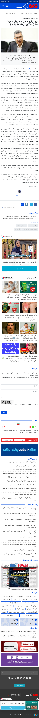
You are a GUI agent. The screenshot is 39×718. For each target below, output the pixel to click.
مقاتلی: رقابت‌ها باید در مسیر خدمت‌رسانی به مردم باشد (21, 462)
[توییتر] (21, 678)
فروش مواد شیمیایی (31, 606)
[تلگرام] (30, 678)
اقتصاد (35, 13)
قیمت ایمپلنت (18, 606)
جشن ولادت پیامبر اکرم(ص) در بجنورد (26, 466)
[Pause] (4, 257)
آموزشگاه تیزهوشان (32, 609)
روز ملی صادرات (33, 226)
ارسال (3, 413)
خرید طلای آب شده (8, 596)
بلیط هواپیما (20, 609)
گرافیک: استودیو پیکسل (14, 715)
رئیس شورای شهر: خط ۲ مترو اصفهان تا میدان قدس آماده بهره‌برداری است (20, 526)
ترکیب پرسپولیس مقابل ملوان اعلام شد (25, 537)
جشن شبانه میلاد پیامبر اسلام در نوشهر (25, 494)
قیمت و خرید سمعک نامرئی (16, 612)
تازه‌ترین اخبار (33, 458)
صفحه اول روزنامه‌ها (30, 560)
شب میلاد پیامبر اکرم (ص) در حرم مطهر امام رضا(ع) (22, 477)
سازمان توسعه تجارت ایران (30, 229)
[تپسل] (3, 237)
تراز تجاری (17, 229)
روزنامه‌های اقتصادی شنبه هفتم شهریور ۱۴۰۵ (23, 589)
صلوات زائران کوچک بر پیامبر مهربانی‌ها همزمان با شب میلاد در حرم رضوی (19, 489)
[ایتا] (9, 678)
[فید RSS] (15, 678)
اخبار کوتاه (34, 628)
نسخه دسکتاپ (19, 685)
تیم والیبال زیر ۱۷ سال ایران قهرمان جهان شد (24, 550)
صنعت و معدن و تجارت (26, 13)
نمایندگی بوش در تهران (8, 609)
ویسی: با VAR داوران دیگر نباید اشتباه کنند (24, 470)
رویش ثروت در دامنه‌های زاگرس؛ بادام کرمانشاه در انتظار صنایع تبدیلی (19, 509)
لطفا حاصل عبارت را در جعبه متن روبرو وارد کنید (24, 405)
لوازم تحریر (20, 596)
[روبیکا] (18, 678)
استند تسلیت (16, 600)
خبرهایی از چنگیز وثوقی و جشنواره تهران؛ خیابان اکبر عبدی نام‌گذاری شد (20, 520)
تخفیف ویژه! (12, 708)
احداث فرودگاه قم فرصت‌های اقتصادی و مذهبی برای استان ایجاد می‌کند (18, 499)
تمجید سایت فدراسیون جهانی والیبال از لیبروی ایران (22, 541)
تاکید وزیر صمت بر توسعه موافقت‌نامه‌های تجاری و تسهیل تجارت (19, 218)
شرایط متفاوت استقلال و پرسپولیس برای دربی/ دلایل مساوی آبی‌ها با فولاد (19, 532)
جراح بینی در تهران (31, 596)
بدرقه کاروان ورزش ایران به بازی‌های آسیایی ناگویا (23, 485)
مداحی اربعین (6, 600)
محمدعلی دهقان (21, 226)
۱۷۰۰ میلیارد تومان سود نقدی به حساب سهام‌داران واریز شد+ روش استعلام (20, 515)
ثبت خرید (19, 268)
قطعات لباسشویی (7, 606)
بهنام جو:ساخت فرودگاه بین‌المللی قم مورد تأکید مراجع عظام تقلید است (20, 637)
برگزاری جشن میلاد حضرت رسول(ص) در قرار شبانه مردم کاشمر (19, 473)
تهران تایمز (29, 615)
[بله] (27, 678)
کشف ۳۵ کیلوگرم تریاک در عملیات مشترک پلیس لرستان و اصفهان (20, 555)
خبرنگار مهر (29, 69)
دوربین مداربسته (29, 603)
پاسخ (3, 427)
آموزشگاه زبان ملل (32, 612)
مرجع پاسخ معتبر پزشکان (11, 603)
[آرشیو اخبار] (12, 678)
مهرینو (4, 612)
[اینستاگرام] (24, 678)
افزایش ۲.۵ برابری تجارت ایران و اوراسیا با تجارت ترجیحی (21, 216)
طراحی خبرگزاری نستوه (29, 715)
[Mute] (7, 257)
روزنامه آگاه (10, 615)
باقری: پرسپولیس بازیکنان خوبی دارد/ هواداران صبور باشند (20, 481)
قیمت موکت (33, 600)
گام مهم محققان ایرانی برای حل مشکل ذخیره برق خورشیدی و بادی (19, 545)
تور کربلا (25, 600)
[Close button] (37, 699)
